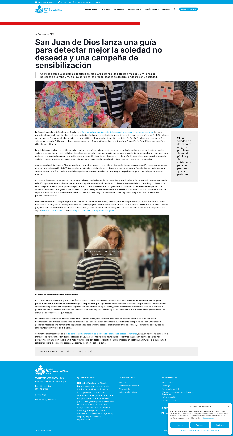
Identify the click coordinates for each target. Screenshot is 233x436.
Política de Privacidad (202, 430)
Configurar (220, 425)
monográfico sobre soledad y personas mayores (92, 210)
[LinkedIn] (163, 413)
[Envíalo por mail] (62, 351)
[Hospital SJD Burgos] (48, 9)
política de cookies (207, 418)
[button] (228, 406)
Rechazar (200, 425)
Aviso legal (215, 430)
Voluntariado (124, 389)
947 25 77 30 (40, 395)
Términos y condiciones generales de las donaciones (178, 393)
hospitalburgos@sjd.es (45, 399)
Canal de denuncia (169, 400)
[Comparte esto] (68, 351)
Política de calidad (169, 382)
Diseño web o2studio (43, 430)
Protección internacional (129, 386)
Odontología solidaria (128, 392)
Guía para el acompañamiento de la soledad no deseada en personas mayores (117, 132)
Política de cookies (187, 430)
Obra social (123, 382)
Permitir (179, 425)
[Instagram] (167, 413)
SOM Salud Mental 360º (51, 210)
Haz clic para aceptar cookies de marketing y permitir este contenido (102, 252)
